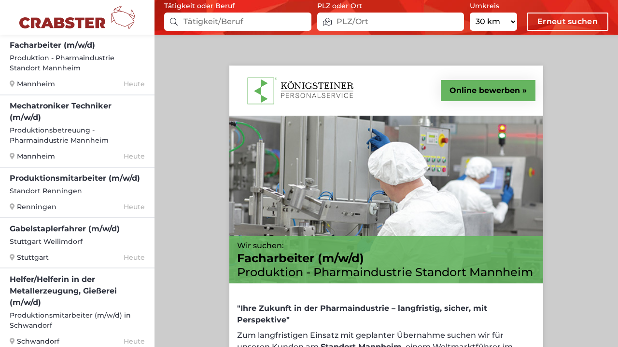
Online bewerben (484, 90)
